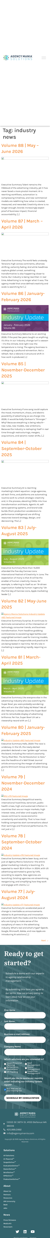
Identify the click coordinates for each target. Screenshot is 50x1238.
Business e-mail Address (17, 1034)
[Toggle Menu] (44, 58)
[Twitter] (17, 1231)
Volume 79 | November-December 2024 (23, 783)
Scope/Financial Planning (14, 1064)
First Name (9, 1010)
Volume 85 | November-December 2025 (23, 370)
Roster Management (33, 1068)
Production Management (33, 1072)
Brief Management (33, 1064)
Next (45, 940)
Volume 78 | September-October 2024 (21, 842)
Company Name (12, 1046)
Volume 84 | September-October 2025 (21, 448)
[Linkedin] (25, 1231)
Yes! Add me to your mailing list (14, 1090)
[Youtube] (32, 1231)
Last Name (9, 1021)
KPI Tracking (12, 1072)
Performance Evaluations (12, 1068)
